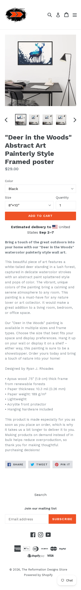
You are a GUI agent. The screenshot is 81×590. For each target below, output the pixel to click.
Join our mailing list (40, 508)
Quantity (62, 197)
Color (9, 181)
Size (8, 197)
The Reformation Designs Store (44, 569)
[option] (20, 119)
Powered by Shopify (38, 575)
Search (40, 495)
